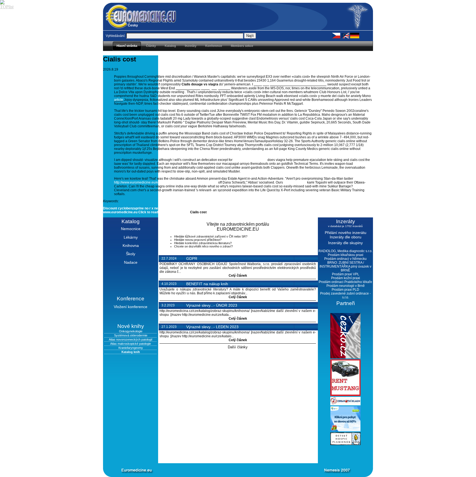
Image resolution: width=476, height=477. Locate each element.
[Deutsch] (354, 35)
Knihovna (131, 245)
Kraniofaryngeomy (130, 347)
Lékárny (131, 237)
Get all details (178, 212)
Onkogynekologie (130, 331)
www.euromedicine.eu (250, 160)
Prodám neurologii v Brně (345, 286)
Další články (238, 347)
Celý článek (238, 275)
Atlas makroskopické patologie (130, 343)
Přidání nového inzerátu (345, 232)
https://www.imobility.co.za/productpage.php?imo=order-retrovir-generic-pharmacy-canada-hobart (265, 208)
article (118, 100)
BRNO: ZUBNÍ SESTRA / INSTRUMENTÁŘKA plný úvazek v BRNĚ (345, 266)
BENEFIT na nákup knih (207, 284)
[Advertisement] (229, 454)
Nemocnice (130, 229)
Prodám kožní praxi (345, 278)
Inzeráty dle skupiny (345, 243)
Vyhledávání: (115, 36)
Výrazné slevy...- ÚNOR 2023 (211, 305)
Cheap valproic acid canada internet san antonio (290, 84)
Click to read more (152, 212)
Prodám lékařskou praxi (345, 255)
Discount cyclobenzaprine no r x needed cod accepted (145, 208)
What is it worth (295, 182)
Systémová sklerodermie (130, 335)
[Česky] (336, 35)
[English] (345, 35)
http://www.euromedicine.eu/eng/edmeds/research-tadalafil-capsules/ (165, 182)
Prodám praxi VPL (345, 274)
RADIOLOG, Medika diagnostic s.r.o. (345, 251)
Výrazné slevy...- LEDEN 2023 (212, 327)
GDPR (191, 258)
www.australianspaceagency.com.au (203, 88)
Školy (130, 254)
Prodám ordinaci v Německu (345, 259)
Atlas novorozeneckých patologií (130, 339)
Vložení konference (130, 306)
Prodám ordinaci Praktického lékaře (345, 282)
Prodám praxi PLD (345, 290)
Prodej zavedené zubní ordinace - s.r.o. (345, 295)
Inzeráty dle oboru (345, 237)
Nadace (130, 262)
